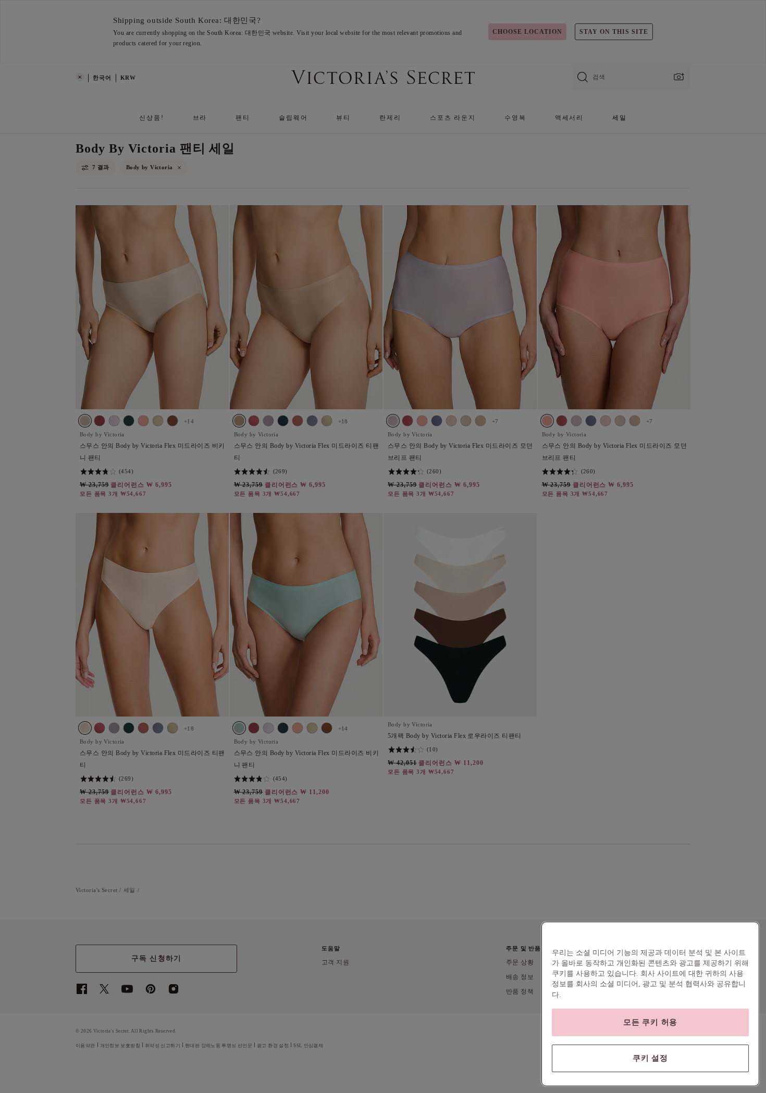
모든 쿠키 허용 (650, 1022)
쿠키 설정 (650, 1058)
